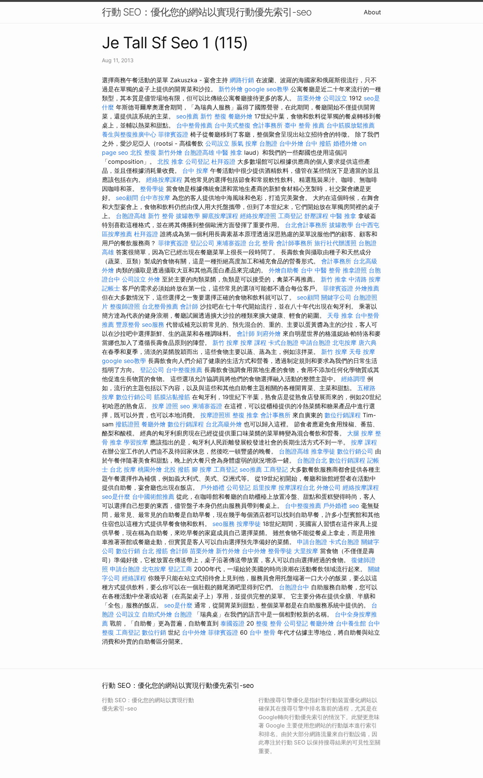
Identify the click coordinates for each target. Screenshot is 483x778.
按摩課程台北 (296, 487)
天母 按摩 (362, 351)
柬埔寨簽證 (231, 243)
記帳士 (111, 288)
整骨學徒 (152, 188)
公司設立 (335, 98)
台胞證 (268, 143)
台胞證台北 (312, 460)
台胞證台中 (294, 587)
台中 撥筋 (318, 143)
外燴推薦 (367, 288)
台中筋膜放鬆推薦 (350, 125)
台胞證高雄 (199, 152)
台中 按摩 (195, 170)
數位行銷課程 (343, 415)
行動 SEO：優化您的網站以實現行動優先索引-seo (206, 12)
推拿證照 (355, 270)
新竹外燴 (230, 89)
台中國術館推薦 (153, 496)
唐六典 (367, 342)
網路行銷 (242, 80)
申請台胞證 (315, 342)
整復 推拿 (245, 415)
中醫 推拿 (229, 152)
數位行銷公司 (134, 397)
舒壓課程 (316, 216)
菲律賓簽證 (173, 134)
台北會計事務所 (306, 225)
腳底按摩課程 (220, 216)
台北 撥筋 (155, 551)
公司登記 (197, 161)
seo (185, 406)
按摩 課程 (253, 342)
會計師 (189, 306)
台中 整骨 (262, 632)
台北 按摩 (123, 469)
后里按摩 (264, 487)
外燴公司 (329, 487)
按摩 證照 (165, 406)
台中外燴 (291, 143)
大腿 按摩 (360, 433)
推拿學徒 (323, 451)
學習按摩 (136, 442)
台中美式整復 (232, 125)
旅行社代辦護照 (335, 243)
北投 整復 (143, 152)
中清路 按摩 (365, 279)
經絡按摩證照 (258, 216)
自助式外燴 (157, 614)
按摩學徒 (249, 523)
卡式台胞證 (283, 342)
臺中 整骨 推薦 (305, 125)
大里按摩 (306, 551)
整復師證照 (125, 306)
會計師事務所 (294, 243)
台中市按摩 (155, 197)
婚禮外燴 (345, 143)
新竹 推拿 (334, 279)
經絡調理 (353, 379)
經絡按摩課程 (164, 179)
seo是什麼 (116, 496)
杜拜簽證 (223, 161)
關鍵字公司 (336, 297)
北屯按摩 (344, 342)
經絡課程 (134, 578)
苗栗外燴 (309, 98)
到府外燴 (269, 333)
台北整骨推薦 (160, 306)
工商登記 (290, 216)
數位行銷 (128, 551)
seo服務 (153, 324)
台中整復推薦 (184, 370)
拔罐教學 (188, 216)
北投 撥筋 (177, 469)
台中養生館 (351, 623)
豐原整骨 (128, 324)
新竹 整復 (213, 116)
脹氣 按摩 (244, 143)
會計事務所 (267, 125)
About (372, 12)
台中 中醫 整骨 (321, 270)
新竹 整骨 (161, 216)
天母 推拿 (340, 315)
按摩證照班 (215, 415)
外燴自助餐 (284, 270)
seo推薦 (187, 116)
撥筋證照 (127, 424)
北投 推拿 (170, 161)
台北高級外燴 (224, 424)
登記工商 (180, 569)
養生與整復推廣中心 (129, 134)
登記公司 (202, 243)
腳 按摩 (202, 469)
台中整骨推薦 (194, 125)
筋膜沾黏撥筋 (172, 397)
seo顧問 (127, 197)
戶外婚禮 (212, 487)
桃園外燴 (150, 469)
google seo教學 (267, 89)
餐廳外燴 (240, 116)
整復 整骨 (269, 623)
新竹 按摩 (225, 342)
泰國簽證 (232, 623)
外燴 (154, 279)
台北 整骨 (261, 243)
